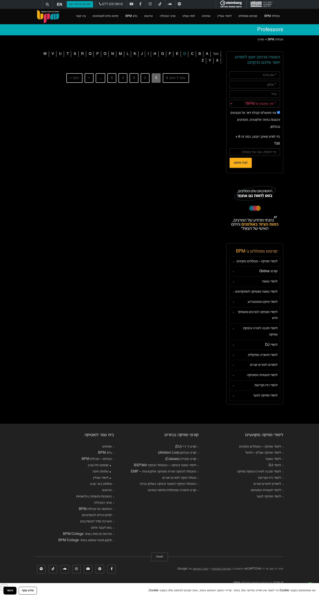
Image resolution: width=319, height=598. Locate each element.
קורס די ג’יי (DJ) (185, 446)
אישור (10, 590)
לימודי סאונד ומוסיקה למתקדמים (256, 291)
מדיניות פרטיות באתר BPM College (87, 534)
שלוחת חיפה (100, 471)
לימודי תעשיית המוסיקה (262, 375)
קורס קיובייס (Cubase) (180, 459)
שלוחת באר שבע (101, 484)
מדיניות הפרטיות (221, 568)
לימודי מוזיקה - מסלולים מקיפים (257, 261)
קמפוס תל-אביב (98, 465)
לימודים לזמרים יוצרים (264, 365)
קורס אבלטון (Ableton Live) (177, 452)
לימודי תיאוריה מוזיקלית (263, 355)
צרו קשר (81, 16)
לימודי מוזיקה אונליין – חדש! (263, 452)
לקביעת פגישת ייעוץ (80, 4)
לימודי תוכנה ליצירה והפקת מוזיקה (260, 331)
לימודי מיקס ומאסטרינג (263, 301)
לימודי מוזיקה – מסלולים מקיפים (260, 446)
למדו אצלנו (189, 16)
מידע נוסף (28, 590)
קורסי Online (268, 271)
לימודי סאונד (270, 281)
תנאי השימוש (200, 568)
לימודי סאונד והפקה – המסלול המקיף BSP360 (165, 465)
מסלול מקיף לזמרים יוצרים (179, 477)
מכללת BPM (272, 16)
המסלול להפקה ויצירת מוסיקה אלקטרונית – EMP (163, 471)
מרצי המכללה (168, 16)
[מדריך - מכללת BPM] (48, 16)
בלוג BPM (131, 16)
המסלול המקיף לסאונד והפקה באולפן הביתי (168, 484)
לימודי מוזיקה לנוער (265, 395)
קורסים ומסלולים (247, 16)
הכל (216, 53)
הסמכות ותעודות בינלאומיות (94, 496)
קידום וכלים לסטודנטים (105, 16)
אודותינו (206, 16)
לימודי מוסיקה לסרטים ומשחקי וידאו (258, 315)
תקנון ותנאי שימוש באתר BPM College (85, 540)
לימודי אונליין (224, 16)
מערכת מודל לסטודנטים (96, 521)
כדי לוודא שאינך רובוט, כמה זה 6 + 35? (257, 140)
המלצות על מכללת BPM (95, 509)
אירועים (148, 16)
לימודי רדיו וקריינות (266, 385)
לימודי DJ (271, 344)
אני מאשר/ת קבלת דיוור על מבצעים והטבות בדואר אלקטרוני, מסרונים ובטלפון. (255, 119)
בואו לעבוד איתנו (101, 527)
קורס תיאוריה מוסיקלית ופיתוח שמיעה (172, 490)
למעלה (159, 557)
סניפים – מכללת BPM (97, 459)
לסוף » (74, 78)
